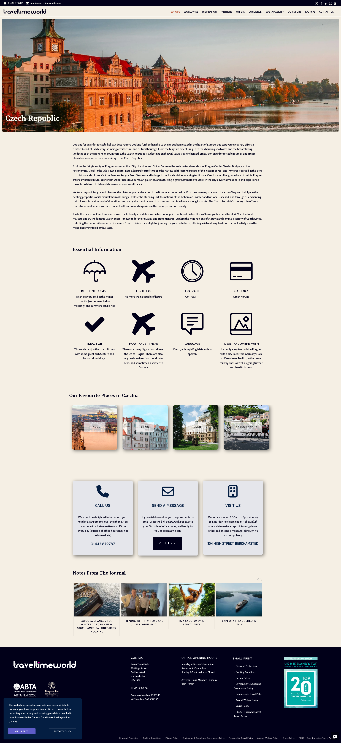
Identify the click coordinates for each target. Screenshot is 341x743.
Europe (175, 11)
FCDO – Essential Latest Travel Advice (247, 713)
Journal (310, 11)
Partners (226, 11)
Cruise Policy (242, 705)
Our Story (294, 11)
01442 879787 (15, 3)
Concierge (255, 11)
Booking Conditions (246, 672)
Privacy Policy (243, 678)
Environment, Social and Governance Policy (247, 685)
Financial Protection (246, 666)
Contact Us (326, 11)
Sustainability (275, 11)
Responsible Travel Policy (249, 694)
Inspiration (209, 11)
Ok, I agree (21, 731)
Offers (240, 11)
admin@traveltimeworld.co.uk (46, 3)
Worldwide (191, 11)
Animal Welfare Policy (247, 700)
